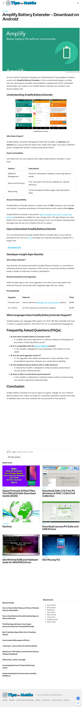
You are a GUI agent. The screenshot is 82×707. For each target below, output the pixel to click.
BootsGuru (51, 610)
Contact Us (66, 700)
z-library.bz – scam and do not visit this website (19, 646)
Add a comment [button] (15, 457)
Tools (4, 488)
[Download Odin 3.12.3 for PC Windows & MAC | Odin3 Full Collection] (61, 475)
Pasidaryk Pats (52, 619)
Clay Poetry (51, 612)
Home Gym (51, 617)
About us (5, 700)
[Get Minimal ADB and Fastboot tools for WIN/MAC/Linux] (21, 545)
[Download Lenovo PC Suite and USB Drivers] (61, 511)
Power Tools (51, 622)
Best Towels (51, 607)
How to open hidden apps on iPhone (15, 640)
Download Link (14, 247)
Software (5, 11)
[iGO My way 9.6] (61, 545)
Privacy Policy (46, 700)
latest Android (41, 346)
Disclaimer (12, 700)
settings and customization (48, 302)
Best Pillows (51, 605)
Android (21, 145)
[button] (3, 3)
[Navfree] (21, 511)
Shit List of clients (57, 700)
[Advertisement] (19, 582)
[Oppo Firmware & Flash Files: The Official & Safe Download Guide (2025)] (21, 475)
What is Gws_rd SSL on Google (13, 660)
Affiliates (38, 700)
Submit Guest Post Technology (25, 700)
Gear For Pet (51, 614)
